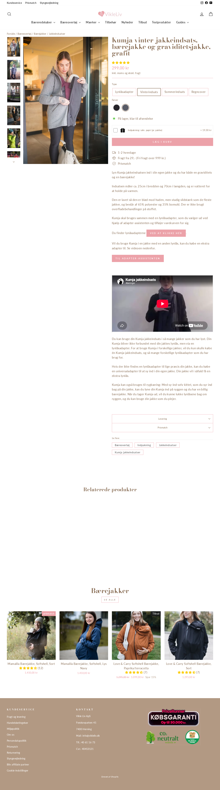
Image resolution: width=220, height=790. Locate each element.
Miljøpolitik (13, 728)
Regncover (198, 92)
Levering (162, 418)
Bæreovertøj (69, 22)
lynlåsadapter (168, 218)
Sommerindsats (174, 92)
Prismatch (30, 2)
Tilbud (142, 22)
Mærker (91, 22)
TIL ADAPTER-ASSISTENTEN (138, 258)
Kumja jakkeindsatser (127, 452)
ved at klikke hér (166, 233)
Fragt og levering (16, 716)
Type (114, 84)
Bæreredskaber (42, 22)
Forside (11, 33)
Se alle (110, 599)
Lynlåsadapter (124, 92)
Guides (181, 22)
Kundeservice (14, 2)
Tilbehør (110, 22)
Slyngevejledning (49, 2)
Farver (115, 100)
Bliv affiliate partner (18, 764)
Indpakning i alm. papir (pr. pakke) (145, 130)
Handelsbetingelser (17, 722)
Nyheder (127, 22)
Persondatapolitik (16, 740)
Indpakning (144, 445)
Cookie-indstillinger (17, 770)
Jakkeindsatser (57, 33)
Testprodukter (161, 22)
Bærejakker (40, 33)
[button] (121, 62)
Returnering (13, 752)
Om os (10, 734)
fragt (137, 73)
